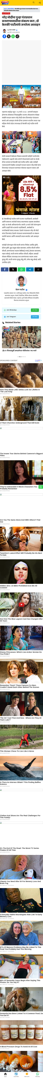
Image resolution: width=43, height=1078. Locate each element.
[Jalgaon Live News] (5, 3)
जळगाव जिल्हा (11, 9)
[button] (33, 3)
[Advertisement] (21, 62)
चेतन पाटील (12, 30)
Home (5, 9)
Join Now (34, 310)
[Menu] (39, 3)
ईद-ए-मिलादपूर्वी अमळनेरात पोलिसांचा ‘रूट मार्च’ (19, 350)
